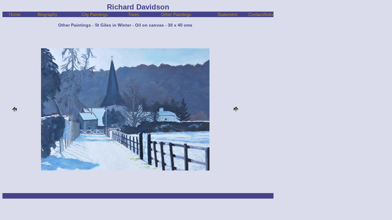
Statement (227, 14)
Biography (47, 14)
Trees (133, 14)
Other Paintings (176, 14)
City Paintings (94, 14)
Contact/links (260, 14)
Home (15, 14)
